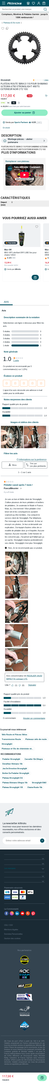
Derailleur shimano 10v (12, 764)
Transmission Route (11, 739)
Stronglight (5, 80)
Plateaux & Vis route (11, 23)
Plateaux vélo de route (36, 739)
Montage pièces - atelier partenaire (20, 141)
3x (8, 103)
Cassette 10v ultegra (34, 759)
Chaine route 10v (34, 787)
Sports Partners (21, 122)
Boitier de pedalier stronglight (15, 773)
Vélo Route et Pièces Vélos (14, 734)
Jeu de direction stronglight (14, 768)
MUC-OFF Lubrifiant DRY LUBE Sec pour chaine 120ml (20, 254)
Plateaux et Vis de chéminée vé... (17, 749)
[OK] (42, 841)
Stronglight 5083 (39, 783)
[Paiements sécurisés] (15, 894)
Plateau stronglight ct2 (12, 778)
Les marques (10, 868)
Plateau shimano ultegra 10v (14, 783)
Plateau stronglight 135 (12, 787)
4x (14, 103)
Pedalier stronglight (11, 759)
